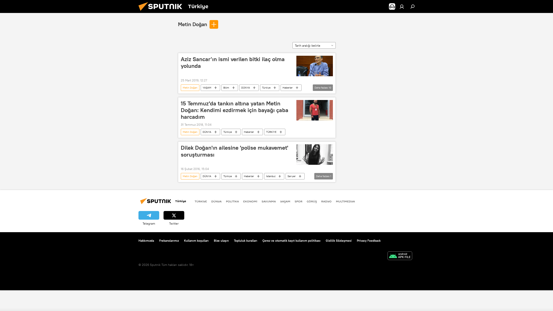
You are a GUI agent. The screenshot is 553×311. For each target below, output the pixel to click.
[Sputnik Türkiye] (162, 12)
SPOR (298, 201)
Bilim (226, 87)
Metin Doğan (192, 24)
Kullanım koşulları (196, 241)
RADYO (326, 201)
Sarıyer (292, 176)
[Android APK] (400, 256)
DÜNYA (245, 87)
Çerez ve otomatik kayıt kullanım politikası (291, 241)
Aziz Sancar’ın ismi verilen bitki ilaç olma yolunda (233, 62)
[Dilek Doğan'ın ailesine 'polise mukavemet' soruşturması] (314, 154)
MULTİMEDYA (345, 201)
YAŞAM (207, 87)
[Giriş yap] (401, 6)
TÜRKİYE (271, 131)
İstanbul (270, 176)
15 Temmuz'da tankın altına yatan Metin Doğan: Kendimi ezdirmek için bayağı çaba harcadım (234, 110)
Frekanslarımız (169, 241)
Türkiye (266, 87)
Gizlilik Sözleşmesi (339, 241)
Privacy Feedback (369, 241)
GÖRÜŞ (312, 201)
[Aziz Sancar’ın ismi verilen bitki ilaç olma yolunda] (314, 66)
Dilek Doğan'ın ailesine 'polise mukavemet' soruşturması (234, 151)
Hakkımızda (146, 241)
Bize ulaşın (221, 241)
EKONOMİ (250, 201)
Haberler (288, 87)
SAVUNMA (269, 201)
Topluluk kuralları (245, 241)
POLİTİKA (232, 201)
